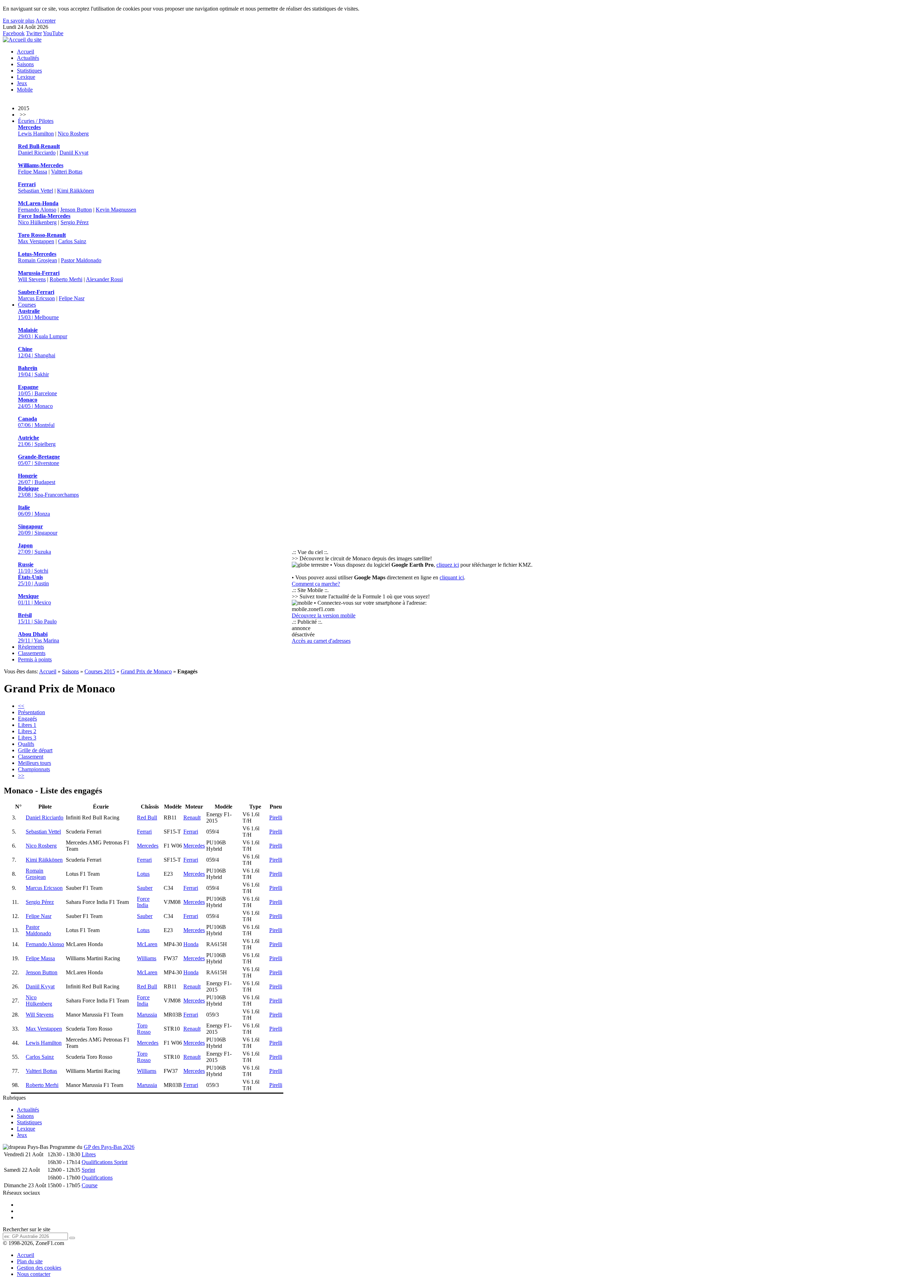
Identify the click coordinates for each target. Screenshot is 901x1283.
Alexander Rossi (104, 279)
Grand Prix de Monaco (146, 671)
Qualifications (97, 1178)
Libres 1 (27, 725)
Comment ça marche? (316, 584)
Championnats (34, 769)
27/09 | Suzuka (34, 548)
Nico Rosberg (73, 134)
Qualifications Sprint (104, 1162)
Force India (143, 902)
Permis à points (35, 659)
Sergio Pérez (75, 222)
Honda (191, 944)
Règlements (31, 647)
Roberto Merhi (66, 279)
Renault (192, 817)
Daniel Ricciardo (37, 153)
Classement (30, 757)
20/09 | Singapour (37, 529)
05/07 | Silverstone (39, 460)
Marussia (147, 1015)
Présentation (31, 712)
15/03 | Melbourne (38, 314)
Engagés (27, 719)
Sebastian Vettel (35, 191)
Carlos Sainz (72, 241)
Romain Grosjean (37, 260)
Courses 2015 (99, 671)
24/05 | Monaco (35, 403)
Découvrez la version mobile (323, 615)
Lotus (143, 874)
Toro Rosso (144, 1029)
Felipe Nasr (71, 298)
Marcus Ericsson (36, 298)
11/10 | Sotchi (33, 567)
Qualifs (26, 744)
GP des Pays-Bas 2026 (109, 1147)
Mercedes (147, 846)
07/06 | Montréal (36, 422)
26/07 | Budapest (36, 479)
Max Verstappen (36, 241)
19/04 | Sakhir (33, 371)
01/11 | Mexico (34, 599)
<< (21, 706)
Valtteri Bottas (66, 172)
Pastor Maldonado (81, 260)
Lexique (26, 77)
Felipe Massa (32, 172)
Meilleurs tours (34, 763)
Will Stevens (32, 279)
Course (89, 1185)
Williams (146, 958)
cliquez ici (447, 565)
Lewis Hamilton (36, 134)
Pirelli (275, 817)
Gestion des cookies (39, 1268)
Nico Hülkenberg (37, 222)
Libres (89, 1154)
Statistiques (29, 71)
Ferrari (144, 832)
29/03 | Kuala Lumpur (42, 333)
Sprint (88, 1170)
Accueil (25, 52)
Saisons (25, 64)
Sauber (144, 888)
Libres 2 (27, 731)
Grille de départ (35, 750)
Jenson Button (76, 210)
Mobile (25, 90)
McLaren (147, 944)
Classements (31, 653)
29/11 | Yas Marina (38, 637)
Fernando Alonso (37, 210)
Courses (27, 305)
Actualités (28, 58)
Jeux (22, 83)
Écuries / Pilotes (35, 121)
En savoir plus (18, 21)
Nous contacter (33, 1274)
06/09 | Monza (34, 510)
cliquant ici (452, 577)
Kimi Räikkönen (75, 191)
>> (21, 776)
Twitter (34, 33)
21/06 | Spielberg (37, 441)
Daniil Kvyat (73, 153)
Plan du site (30, 1261)
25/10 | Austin (33, 580)
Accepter (46, 21)
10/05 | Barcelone (37, 390)
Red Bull (147, 817)
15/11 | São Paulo (37, 618)
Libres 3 (27, 738)
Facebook (14, 33)
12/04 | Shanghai (36, 352)
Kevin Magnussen (116, 210)
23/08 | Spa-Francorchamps (48, 491)
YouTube (53, 33)
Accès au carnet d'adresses (321, 641)
